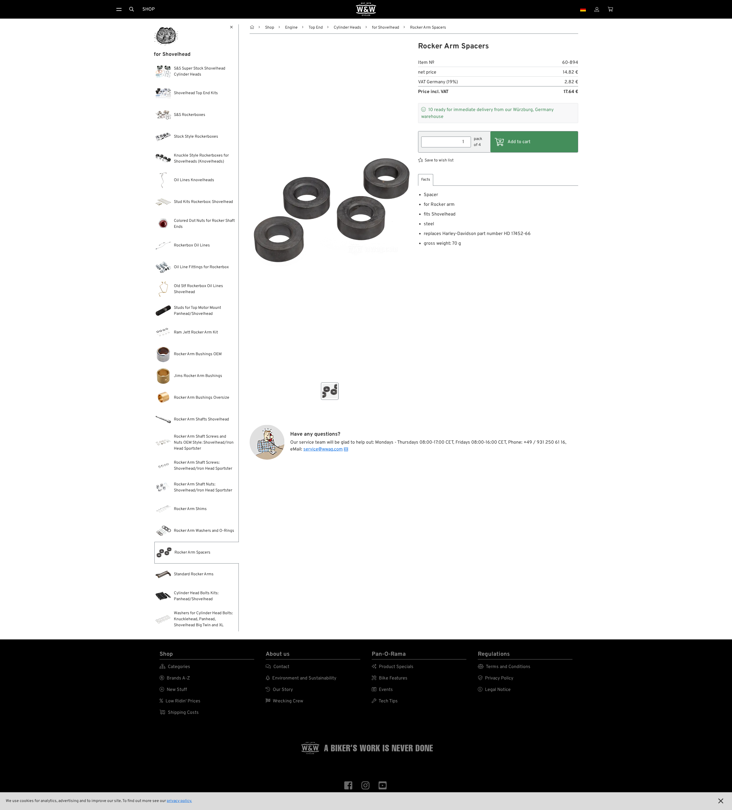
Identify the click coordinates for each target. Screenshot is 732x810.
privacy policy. (179, 801)
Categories (175, 667)
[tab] (425, 180)
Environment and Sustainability (301, 678)
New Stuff (173, 690)
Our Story (279, 690)
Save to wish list (439, 160)
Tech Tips (385, 701)
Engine (291, 27)
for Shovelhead (385, 27)
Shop (148, 9)
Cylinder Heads (347, 27)
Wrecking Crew (284, 701)
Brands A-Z (175, 678)
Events (382, 690)
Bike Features (389, 678)
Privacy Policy (495, 678)
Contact (277, 667)
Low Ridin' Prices (180, 701)
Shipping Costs (179, 713)
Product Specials (392, 667)
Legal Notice (494, 690)
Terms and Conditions (504, 667)
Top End (316, 27)
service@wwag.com (323, 449)
